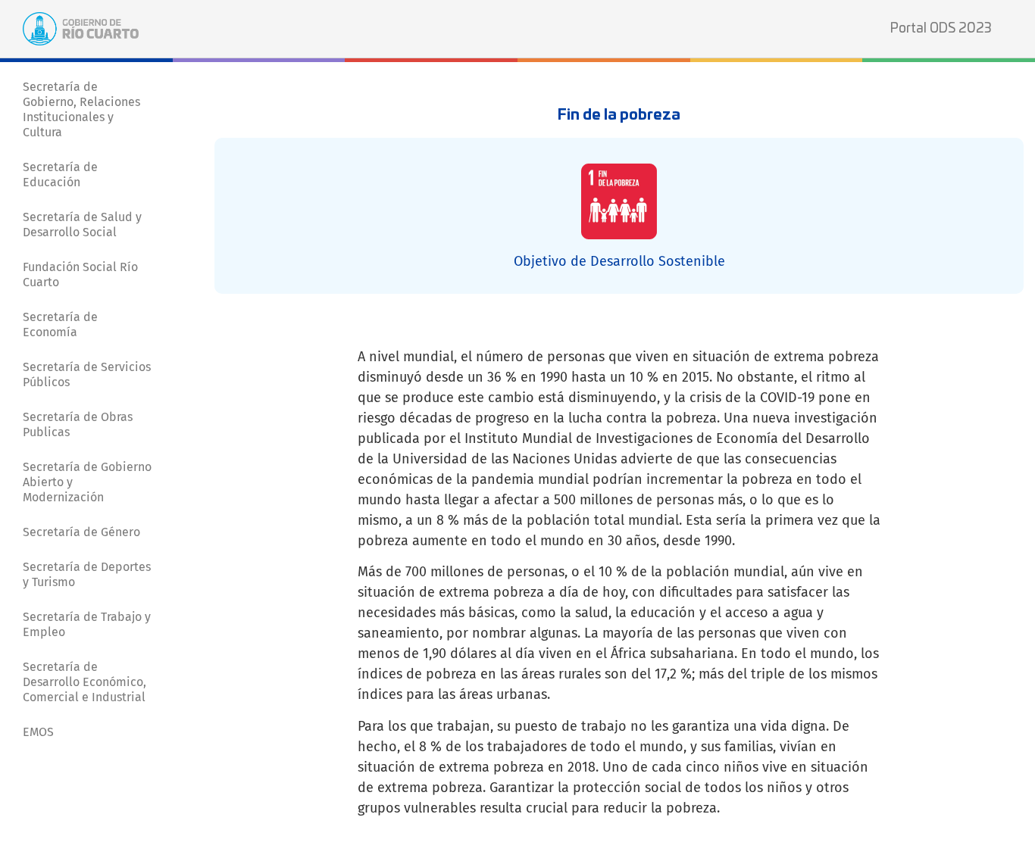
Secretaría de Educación (60, 174)
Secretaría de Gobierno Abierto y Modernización (87, 482)
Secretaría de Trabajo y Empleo (87, 624)
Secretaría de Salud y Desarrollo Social (82, 224)
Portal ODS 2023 (941, 28)
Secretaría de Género (81, 532)
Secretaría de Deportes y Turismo (87, 574)
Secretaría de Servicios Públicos (87, 374)
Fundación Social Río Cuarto (80, 274)
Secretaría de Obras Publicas (78, 424)
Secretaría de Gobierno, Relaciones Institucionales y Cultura (81, 109)
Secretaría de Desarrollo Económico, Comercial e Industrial (84, 682)
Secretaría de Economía (60, 324)
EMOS (38, 732)
